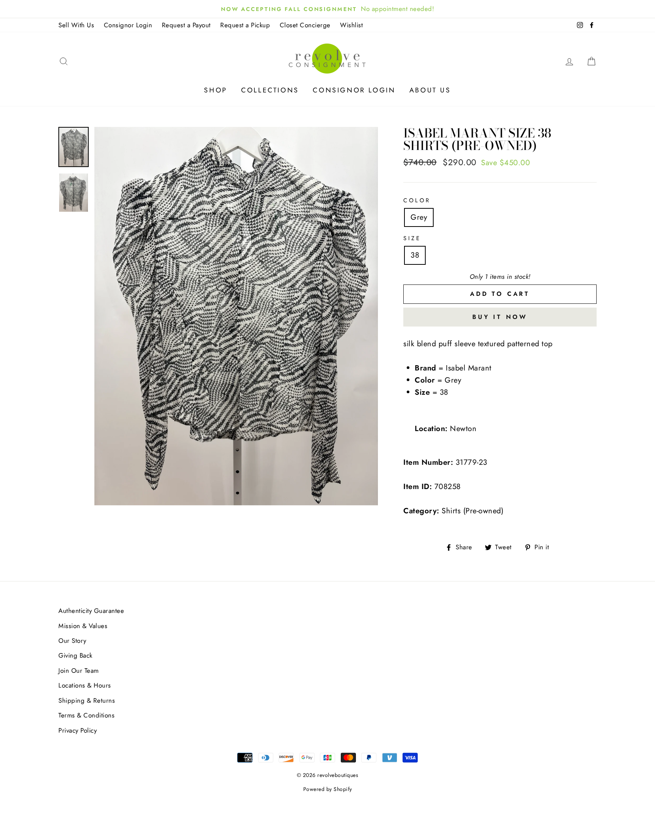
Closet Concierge (305, 25)
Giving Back (75, 655)
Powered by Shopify (327, 789)
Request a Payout (186, 25)
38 (415, 255)
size (412, 238)
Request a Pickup (245, 25)
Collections (270, 90)
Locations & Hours (84, 685)
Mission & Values (82, 625)
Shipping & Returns (86, 700)
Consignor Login (128, 25)
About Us (430, 90)
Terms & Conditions (86, 715)
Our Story (72, 640)
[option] (236, 316)
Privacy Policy (77, 730)
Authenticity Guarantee (91, 610)
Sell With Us (76, 25)
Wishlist (351, 25)
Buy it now (500, 317)
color (417, 200)
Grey (419, 217)
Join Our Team (78, 670)
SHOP (215, 90)
